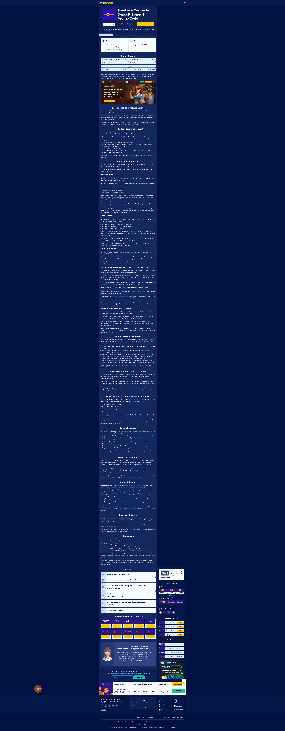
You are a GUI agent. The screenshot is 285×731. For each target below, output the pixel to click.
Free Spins (171, 3)
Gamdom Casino (170, 630)
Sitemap (161, 706)
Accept (178, 691)
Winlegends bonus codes (136, 399)
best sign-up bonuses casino (131, 485)
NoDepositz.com (106, 717)
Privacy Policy (140, 717)
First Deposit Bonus (135, 702)
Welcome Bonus (147, 705)
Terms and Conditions (163, 717)
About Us (161, 704)
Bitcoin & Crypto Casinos (152, 3)
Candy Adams (122, 648)
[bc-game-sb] (171, 669)
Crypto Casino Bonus (136, 705)
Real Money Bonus (135, 700)
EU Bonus (145, 700)
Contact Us (162, 701)
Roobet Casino (170, 622)
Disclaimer (151, 717)
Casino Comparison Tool (137, 707)
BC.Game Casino (170, 626)
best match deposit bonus (122, 296)
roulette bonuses (137, 132)
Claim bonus (145, 24)
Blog (180, 3)
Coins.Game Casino (169, 635)
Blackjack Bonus (147, 707)
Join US (139, 677)
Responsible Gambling (178, 717)
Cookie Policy (121, 693)
